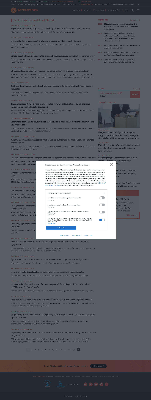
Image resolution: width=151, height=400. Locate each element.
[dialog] (76, 200)
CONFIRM (61, 227)
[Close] (112, 165)
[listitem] (76, 193)
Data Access (76, 235)
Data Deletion (64, 235)
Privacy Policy (88, 235)
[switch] (102, 197)
